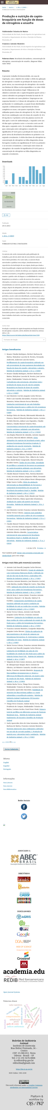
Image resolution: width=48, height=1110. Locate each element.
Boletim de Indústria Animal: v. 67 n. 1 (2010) (24, 432)
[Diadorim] (24, 889)
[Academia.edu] (24, 973)
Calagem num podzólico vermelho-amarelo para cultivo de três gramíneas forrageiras (25, 515)
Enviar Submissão (11, 749)
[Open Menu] (2, 2)
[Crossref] (24, 959)
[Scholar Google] (24, 937)
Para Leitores (8, 783)
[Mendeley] (24, 967)
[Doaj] (24, 943)
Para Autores (7, 786)
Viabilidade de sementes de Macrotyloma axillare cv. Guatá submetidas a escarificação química (25, 692)
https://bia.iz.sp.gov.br (24, 1069)
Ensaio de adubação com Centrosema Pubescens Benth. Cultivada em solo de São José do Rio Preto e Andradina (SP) (25, 573)
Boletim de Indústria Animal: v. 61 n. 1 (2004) (24, 371)
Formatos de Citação (11, 340)
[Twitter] (24, 816)
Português (7, 769)
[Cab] (24, 926)
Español (6, 766)
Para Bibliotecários (9, 789)
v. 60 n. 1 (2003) (21, 7)
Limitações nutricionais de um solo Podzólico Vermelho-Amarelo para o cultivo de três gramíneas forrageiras (26, 407)
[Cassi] (24, 896)
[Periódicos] (24, 903)
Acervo (11, 7)
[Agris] (24, 919)
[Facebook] (24, 807)
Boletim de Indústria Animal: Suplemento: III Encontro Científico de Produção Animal (25, 698)
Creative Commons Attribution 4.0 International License (26, 1086)
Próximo (40, 548)
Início (4, 7)
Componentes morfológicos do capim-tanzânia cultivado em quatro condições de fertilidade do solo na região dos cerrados (24, 603)
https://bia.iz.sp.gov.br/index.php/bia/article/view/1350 (21, 335)
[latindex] (24, 881)
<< (3, 742)
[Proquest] (24, 930)
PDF (6, 215)
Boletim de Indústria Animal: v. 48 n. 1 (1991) (24, 626)
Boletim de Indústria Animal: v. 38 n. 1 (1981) (24, 578)
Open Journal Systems (11, 992)
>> (15, 742)
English (6, 762)
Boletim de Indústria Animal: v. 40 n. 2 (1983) (24, 592)
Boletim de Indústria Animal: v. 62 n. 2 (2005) (24, 471)
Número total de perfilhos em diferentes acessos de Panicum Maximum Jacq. (26, 712)
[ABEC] (24, 865)
